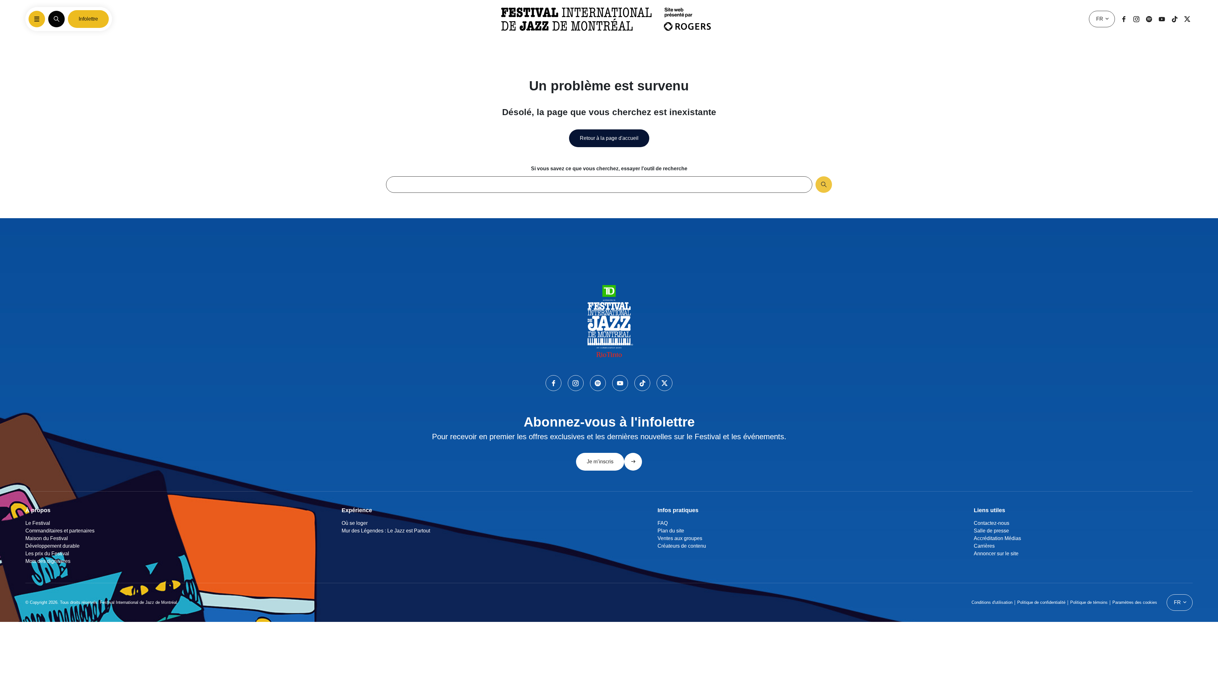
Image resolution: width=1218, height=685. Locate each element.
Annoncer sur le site (996, 553)
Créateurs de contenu (682, 546)
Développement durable (52, 546)
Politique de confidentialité (1041, 602)
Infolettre (88, 19)
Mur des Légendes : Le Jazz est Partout (386, 530)
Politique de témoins (1089, 602)
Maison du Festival (46, 538)
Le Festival (37, 523)
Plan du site (671, 530)
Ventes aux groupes (680, 538)
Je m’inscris (600, 461)
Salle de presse (991, 530)
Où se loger (355, 523)
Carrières (984, 546)
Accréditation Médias (997, 538)
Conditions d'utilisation (992, 602)
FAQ (663, 523)
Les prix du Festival (47, 553)
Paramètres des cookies (1134, 602)
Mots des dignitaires (47, 561)
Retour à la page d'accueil (609, 138)
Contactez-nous (991, 523)
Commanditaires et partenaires (60, 530)
